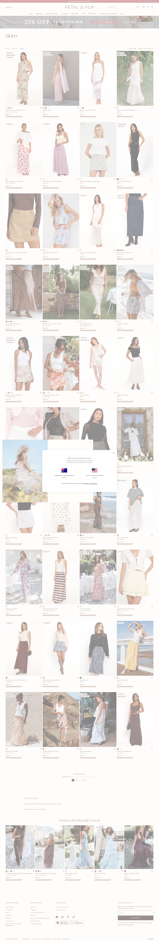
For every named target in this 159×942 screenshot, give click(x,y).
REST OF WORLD (90, 483)
